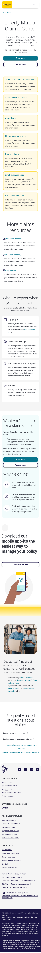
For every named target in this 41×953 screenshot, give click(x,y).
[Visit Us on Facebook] (19, 769)
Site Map (5, 884)
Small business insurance (11, 860)
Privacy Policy (7, 874)
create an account (14, 688)
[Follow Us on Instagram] (25, 769)
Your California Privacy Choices (18, 893)
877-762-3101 (7, 808)
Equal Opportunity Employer (21, 917)
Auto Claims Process (12, 255)
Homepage (8, 12)
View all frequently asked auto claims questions (20, 752)
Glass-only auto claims (15, 97)
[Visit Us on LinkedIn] (37, 769)
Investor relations (8, 827)
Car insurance (7, 850)
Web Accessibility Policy (11, 877)
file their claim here (26, 678)
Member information (9, 834)
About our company (9, 820)
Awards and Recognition (10, 838)
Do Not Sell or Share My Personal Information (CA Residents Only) (20, 897)
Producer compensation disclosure (14, 887)
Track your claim (10, 271)
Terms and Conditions (10, 881)
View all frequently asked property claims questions (22, 746)
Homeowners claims (14, 136)
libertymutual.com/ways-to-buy (28, 933)
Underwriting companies (20, 884)
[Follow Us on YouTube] (31, 769)
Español (5, 864)
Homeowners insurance (10, 853)
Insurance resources (9, 867)
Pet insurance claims (14, 195)
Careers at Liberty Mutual (11, 824)
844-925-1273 (7, 790)
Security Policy (20, 874)
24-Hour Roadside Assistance (19, 79)
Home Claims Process (12, 239)
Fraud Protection (27, 881)
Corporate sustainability (10, 831)
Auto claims (10, 118)
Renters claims (12, 154)
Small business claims (15, 175)
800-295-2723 (7, 783)
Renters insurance (8, 857)
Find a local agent (8, 796)
